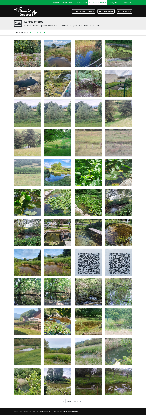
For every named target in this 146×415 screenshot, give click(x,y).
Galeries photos (96, 3)
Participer (81, 3)
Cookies (75, 411)
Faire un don (107, 11)
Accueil (56, 3)
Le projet (112, 3)
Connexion (125, 11)
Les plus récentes (36, 32)
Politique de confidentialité (62, 411)
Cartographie (68, 3)
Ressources (124, 3)
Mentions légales (45, 411)
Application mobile (85, 11)
